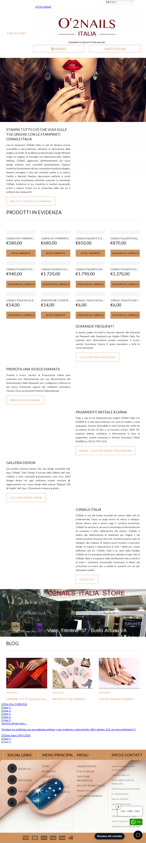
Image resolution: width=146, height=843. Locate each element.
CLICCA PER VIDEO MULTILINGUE (97, 357)
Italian (112, 2)
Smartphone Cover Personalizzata (63, 300)
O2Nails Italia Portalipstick (93, 300)
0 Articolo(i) (115, 49)
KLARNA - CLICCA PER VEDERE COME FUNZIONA (105, 450)
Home (45, 766)
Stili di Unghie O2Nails (116, 699)
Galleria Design (86, 766)
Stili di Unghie (85, 771)
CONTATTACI (86, 579)
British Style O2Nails (69, 699)
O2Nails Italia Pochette (125, 300)
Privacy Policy (86, 790)
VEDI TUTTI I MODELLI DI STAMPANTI (30, 201)
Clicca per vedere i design (26, 497)
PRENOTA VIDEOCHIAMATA (25, 400)
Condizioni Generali (89, 796)
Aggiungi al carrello (125, 253)
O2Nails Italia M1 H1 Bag (21, 300)
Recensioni (49, 771)
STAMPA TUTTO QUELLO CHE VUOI (30, 699)
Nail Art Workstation (91, 785)
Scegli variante (21, 253)
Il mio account (16, 33)
